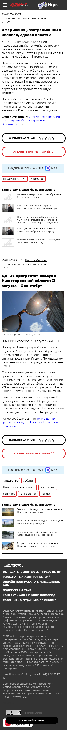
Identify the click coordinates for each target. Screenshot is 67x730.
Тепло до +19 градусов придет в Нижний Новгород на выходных (39, 510)
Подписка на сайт (17, 590)
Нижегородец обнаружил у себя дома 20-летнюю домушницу (38, 241)
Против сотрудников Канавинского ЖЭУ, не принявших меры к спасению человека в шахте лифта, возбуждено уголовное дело (30, 221)
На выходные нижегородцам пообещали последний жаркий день (40, 522)
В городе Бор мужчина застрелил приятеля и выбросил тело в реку (36, 230)
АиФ (37, 334)
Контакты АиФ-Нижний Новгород (29, 595)
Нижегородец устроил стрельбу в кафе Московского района (39, 195)
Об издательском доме (21, 572)
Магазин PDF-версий (35, 576)
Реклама (9, 576)
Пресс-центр (51, 572)
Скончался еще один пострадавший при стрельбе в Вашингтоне (31, 120)
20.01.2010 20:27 (11, 14)
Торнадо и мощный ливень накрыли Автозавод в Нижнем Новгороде (37, 533)
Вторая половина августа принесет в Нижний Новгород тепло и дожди (37, 544)
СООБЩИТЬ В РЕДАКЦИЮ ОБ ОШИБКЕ (29, 600)
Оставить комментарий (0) (33, 151)
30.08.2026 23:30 (12, 260)
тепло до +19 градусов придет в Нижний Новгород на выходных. (32, 422)
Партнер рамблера (33, 713)
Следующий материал (31, 720)
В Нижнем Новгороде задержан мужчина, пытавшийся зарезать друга (38, 207)
